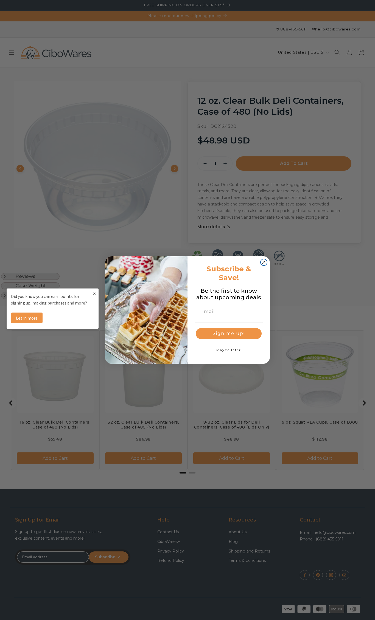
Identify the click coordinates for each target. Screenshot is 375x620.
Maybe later (228, 350)
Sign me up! (229, 333)
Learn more (27, 318)
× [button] (94, 293)
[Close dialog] (264, 262)
